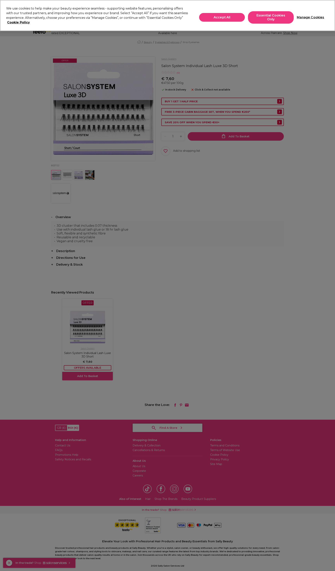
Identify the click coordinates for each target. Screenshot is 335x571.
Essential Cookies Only (270, 17)
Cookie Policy (18, 22)
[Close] (329, 15)
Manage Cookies (309, 17)
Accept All (222, 17)
